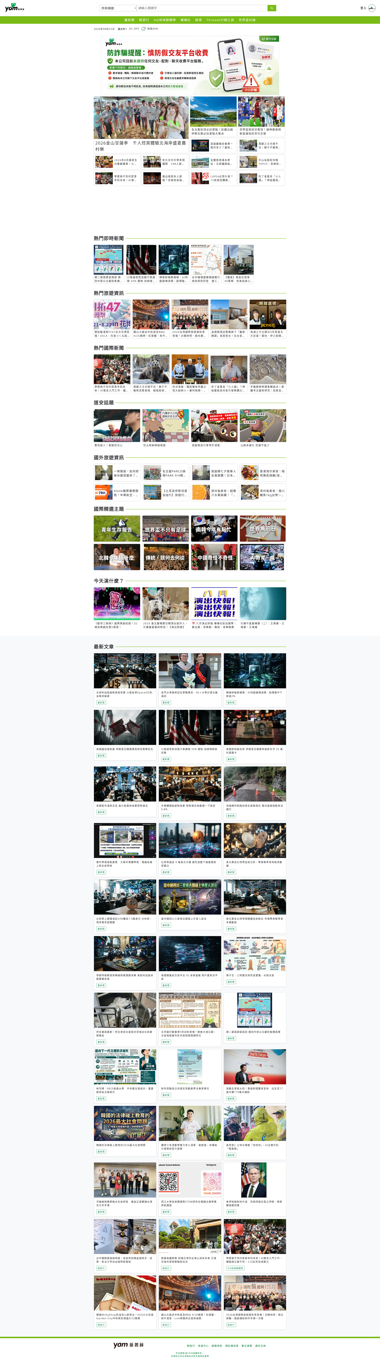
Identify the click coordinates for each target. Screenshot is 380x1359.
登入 (363, 8)
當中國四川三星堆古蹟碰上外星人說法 (184, 918)
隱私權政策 (232, 1345)
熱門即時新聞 (109, 238)
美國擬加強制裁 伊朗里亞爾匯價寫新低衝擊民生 (124, 749)
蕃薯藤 (14, 7)
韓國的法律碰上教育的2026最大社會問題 (121, 1145)
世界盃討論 (247, 20)
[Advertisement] (183, 211)
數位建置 (247, 1345)
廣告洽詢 (260, 1345)
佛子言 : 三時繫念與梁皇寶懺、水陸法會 (250, 975)
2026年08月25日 (104, 29)
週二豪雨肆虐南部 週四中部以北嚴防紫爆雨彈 (253, 1032)
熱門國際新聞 (109, 348)
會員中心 (203, 1345)
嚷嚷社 (185, 20)
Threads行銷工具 (220, 20)
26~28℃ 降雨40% (143, 28)
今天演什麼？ (109, 581)
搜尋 (198, 20)
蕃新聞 (129, 20)
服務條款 (217, 1345)
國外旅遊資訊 (109, 457)
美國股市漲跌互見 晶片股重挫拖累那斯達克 (122, 805)
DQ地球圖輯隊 (165, 20)
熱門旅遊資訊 (109, 293)
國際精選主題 (109, 509)
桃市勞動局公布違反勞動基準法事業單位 (185, 1088)
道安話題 (104, 402)
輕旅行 (144, 20)
